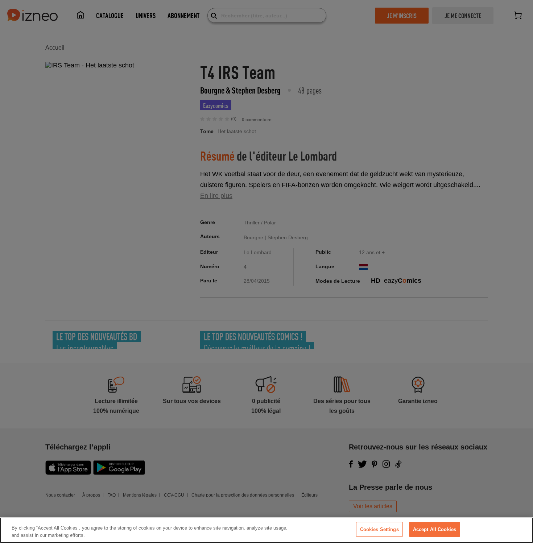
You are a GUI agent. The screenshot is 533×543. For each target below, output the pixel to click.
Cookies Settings (379, 529)
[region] (266, 530)
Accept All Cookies (434, 529)
